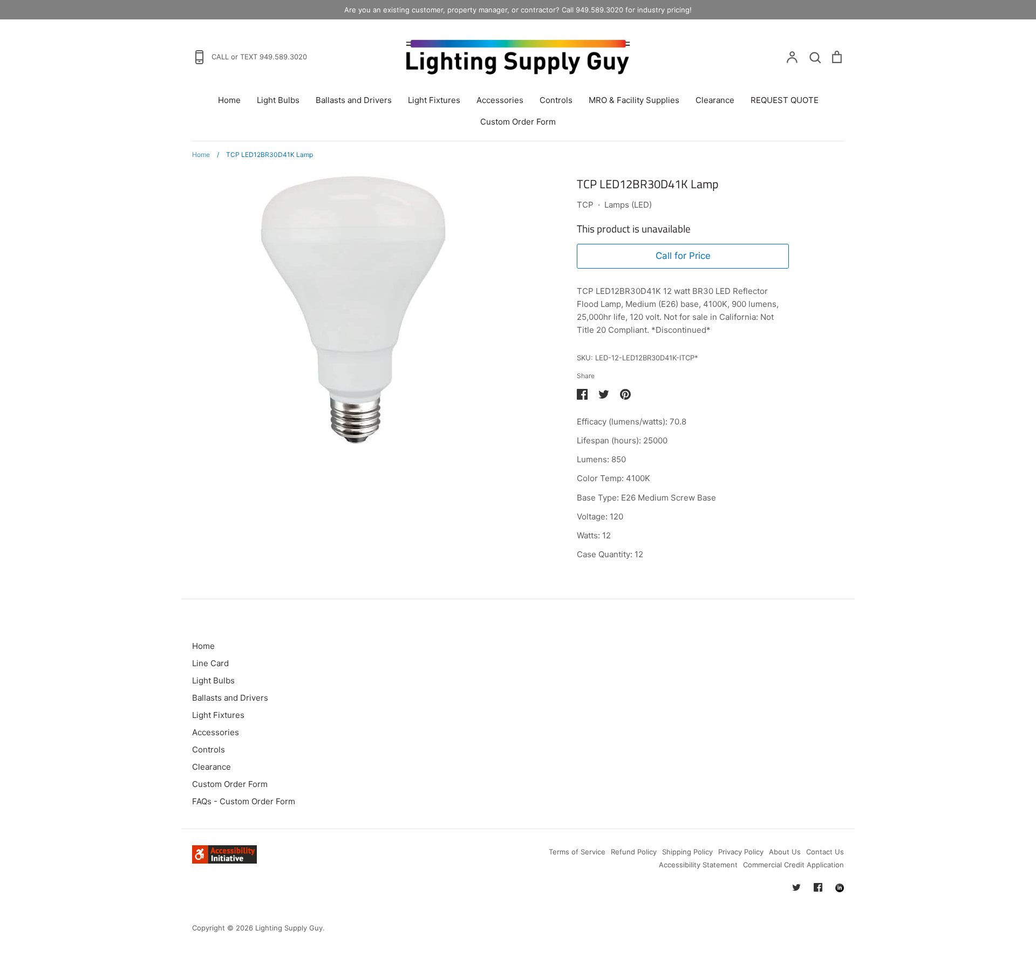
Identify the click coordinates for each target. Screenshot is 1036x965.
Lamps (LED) (628, 205)
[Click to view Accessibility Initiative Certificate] (224, 861)
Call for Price (683, 255)
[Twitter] (796, 887)
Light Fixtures (434, 100)
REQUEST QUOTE (785, 100)
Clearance (715, 100)
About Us (785, 851)
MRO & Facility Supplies (634, 100)
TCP (585, 205)
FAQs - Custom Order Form (243, 801)
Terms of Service (577, 851)
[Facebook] (818, 887)
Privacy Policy (741, 851)
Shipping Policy (687, 851)
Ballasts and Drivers (354, 100)
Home (229, 100)
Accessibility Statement (698, 864)
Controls (556, 100)
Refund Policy (634, 851)
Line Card (210, 663)
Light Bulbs (278, 100)
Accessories (499, 100)
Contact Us (825, 851)
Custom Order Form (518, 122)
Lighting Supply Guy (289, 927)
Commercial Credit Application (793, 864)
